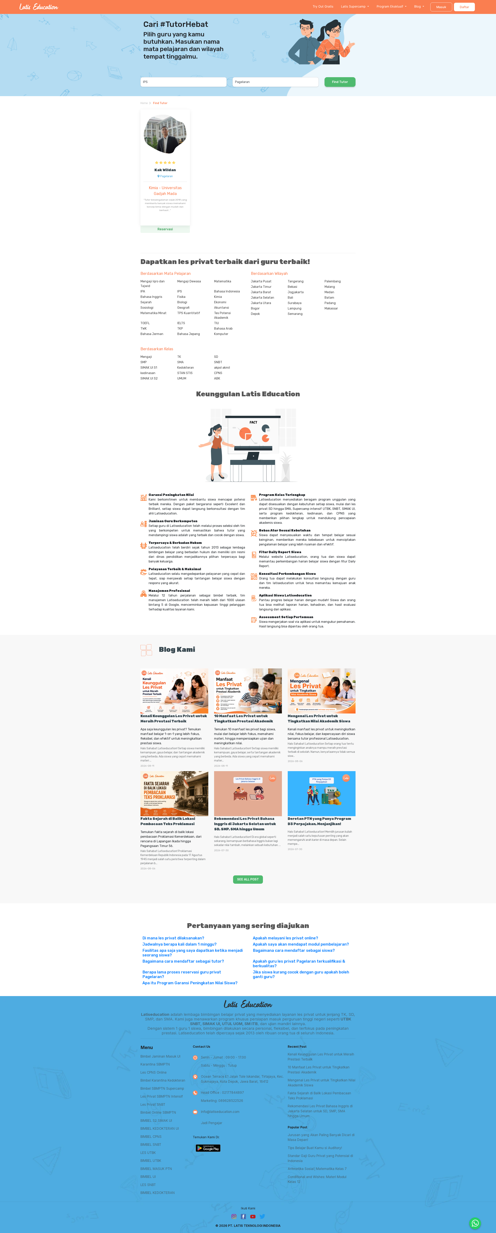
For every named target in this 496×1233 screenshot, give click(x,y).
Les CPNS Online (153, 1072)
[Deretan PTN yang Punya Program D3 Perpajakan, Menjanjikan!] (322, 793)
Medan (329, 292)
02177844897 (233, 1093)
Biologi (182, 302)
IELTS (181, 323)
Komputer (221, 334)
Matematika (222, 281)
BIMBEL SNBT (150, 1145)
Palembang (333, 281)
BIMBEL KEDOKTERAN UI (159, 1128)
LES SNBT (148, 1185)
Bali (290, 297)
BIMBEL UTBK (150, 1161)
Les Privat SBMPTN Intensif (161, 1096)
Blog (418, 6)
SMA (180, 362)
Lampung (294, 308)
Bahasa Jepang (188, 334)
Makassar (331, 308)
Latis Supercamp (354, 6)
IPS (179, 291)
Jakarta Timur (261, 287)
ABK (217, 378)
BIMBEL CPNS (151, 1137)
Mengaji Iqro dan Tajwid (152, 283)
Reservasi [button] (165, 229)
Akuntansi (221, 307)
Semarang (295, 314)
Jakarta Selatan (262, 297)
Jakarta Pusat (261, 281)
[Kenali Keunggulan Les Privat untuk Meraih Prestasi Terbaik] (174, 690)
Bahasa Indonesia (227, 291)
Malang (330, 287)
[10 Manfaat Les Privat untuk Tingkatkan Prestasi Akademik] (248, 690)
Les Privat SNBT (152, 1105)
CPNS (218, 373)
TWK (143, 328)
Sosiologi (146, 307)
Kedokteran (185, 367)
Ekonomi (220, 302)
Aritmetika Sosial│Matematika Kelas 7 (317, 1169)
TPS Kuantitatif (188, 313)
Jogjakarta (296, 292)
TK (179, 357)
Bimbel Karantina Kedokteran (162, 1080)
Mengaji (146, 357)
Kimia (218, 297)
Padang (330, 303)
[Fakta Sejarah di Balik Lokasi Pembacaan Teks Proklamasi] (174, 793)
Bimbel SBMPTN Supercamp (162, 1088)
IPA (142, 291)
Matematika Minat (153, 313)
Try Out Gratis (323, 6)
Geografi (183, 307)
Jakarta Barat (261, 292)
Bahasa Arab (223, 328)
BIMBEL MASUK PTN (156, 1169)
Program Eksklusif (390, 6)
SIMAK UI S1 (148, 367)
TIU (216, 323)
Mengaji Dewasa (189, 281)
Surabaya (294, 303)
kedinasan (147, 373)
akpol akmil (222, 367)
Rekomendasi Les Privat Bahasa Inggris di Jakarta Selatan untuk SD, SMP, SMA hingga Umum (245, 824)
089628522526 (230, 1101)
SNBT (218, 362)
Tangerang (296, 281)
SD (216, 357)
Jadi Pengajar (211, 1123)
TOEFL (145, 323)
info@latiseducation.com (220, 1112)
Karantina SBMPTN (155, 1064)
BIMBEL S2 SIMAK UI (156, 1121)
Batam (329, 297)
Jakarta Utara (261, 303)
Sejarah (146, 302)
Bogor (255, 308)
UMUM (181, 378)
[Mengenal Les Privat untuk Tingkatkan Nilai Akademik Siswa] (322, 690)
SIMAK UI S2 (149, 378)
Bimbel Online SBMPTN (158, 1112)
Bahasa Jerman (151, 334)
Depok (255, 314)
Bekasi (292, 287)
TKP (180, 328)
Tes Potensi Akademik (222, 315)
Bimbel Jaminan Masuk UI (160, 1056)
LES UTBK (148, 1153)
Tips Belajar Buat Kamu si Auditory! (315, 1148)
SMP (143, 362)
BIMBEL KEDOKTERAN (157, 1193)
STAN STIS (185, 373)
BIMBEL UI (148, 1177)
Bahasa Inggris (151, 297)
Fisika (181, 297)
